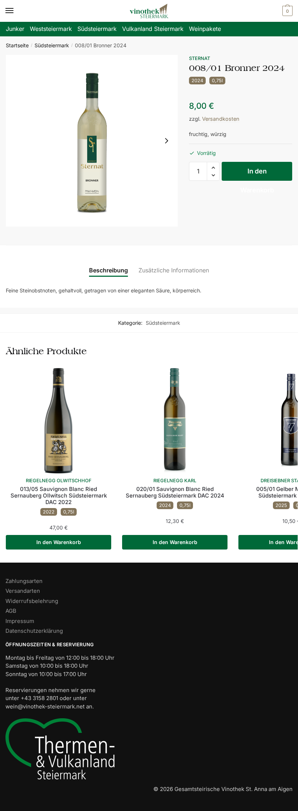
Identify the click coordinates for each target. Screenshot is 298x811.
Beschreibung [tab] (108, 270)
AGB (10, 610)
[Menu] (16, 10)
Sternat (199, 58)
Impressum (19, 621)
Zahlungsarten (24, 581)
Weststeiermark (51, 28)
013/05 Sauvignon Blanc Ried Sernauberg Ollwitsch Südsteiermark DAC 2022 (59, 496)
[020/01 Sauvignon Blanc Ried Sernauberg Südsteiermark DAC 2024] (174, 421)
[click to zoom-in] (92, 141)
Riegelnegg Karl (174, 480)
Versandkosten (220, 119)
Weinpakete (205, 28)
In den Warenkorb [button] (58, 542)
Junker (15, 28)
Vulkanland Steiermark (153, 28)
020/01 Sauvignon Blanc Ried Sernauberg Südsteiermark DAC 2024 (175, 492)
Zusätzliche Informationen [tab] (173, 270)
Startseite (17, 45)
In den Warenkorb (257, 174)
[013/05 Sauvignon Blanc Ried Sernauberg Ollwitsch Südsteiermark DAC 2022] (58, 421)
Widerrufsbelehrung (31, 601)
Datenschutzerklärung (34, 630)
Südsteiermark (97, 28)
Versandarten (22, 590)
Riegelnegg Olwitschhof (59, 480)
